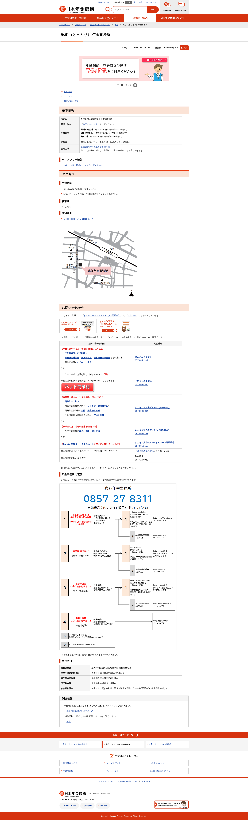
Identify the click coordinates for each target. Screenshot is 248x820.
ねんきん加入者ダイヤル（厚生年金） (152, 430)
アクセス (68, 96)
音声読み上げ (103, 2)
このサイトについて (105, 781)
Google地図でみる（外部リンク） (79, 219)
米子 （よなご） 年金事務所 (160, 744)
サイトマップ (150, 2)
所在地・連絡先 (70, 805)
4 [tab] (130, 85)
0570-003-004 (141, 411)
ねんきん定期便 (70, 444)
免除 (83, 410)
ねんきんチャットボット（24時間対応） (102, 315)
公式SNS (103, 805)
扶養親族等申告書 (102, 358)
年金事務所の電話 (145, 451)
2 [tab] (122, 85)
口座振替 (91, 406)
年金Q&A (132, 315)
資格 (87, 431)
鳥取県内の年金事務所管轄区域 (95, 147)
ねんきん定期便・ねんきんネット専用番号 (154, 442)
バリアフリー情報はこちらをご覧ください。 (84, 165)
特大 (140, 2)
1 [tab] (118, 85)
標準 (128, 2)
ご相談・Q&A (80, 25)
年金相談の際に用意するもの (80, 711)
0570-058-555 (141, 446)
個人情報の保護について (128, 781)
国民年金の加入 (72, 401)
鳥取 (116, 25)
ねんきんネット (86, 444)
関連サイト (146, 781)
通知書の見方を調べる (160, 771)
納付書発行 (103, 406)
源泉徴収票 (86, 358)
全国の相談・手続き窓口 (100, 25)
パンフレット (112, 771)
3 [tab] (126, 85)
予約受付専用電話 (143, 381)
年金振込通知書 (72, 358)
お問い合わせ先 (71, 101)
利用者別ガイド (70, 763)
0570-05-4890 (141, 384)
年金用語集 (68, 771)
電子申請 (96, 431)
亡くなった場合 (84, 362)
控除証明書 (99, 415)
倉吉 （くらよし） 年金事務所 (75, 744)
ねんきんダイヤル (143, 357)
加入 (81, 431)
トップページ (64, 25)
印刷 (185, 48)
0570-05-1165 (141, 360)
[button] (181, 7)
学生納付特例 (93, 410)
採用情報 (88, 805)
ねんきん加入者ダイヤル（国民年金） (152, 407)
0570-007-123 (141, 434)
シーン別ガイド (113, 763)
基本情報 (68, 92)
